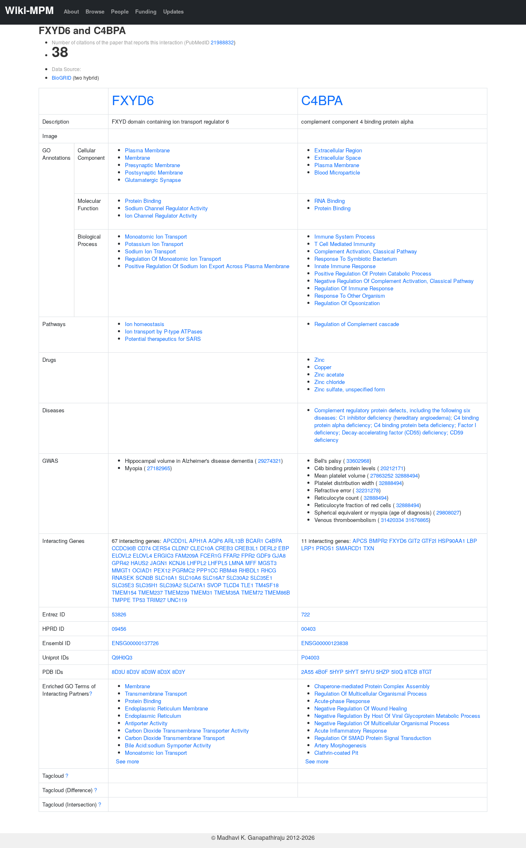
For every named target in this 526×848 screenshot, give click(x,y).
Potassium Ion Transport (154, 244)
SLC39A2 (170, 585)
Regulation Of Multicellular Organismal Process (370, 693)
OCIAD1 (142, 570)
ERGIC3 (163, 555)
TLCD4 (231, 585)
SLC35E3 (123, 585)
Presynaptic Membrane (152, 165)
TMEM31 (201, 592)
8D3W (148, 672)
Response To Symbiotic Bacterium (355, 258)
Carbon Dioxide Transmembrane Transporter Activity (187, 730)
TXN (368, 548)
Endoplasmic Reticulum (153, 715)
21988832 (222, 42)
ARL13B (234, 541)
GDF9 (263, 555)
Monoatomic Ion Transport (156, 236)
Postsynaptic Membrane (154, 172)
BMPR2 (378, 541)
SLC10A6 (190, 577)
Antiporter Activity (146, 723)
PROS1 (325, 548)
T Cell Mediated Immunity (345, 244)
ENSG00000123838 (324, 643)
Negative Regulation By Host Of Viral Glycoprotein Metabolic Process (397, 715)
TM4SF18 (267, 585)
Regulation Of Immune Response (353, 288)
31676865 (417, 520)
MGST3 (267, 563)
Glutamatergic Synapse (153, 180)
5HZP (383, 672)
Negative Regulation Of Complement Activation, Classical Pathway (394, 281)
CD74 (144, 548)
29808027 (447, 512)
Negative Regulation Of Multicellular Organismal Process (382, 723)
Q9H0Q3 (122, 657)
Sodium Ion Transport (150, 251)
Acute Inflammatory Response (350, 730)
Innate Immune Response (345, 266)
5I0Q (397, 672)
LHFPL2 (196, 563)
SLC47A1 (194, 585)
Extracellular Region (338, 150)
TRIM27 (156, 600)
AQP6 (215, 541)
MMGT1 (121, 570)
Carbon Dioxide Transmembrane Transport (175, 738)
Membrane (137, 157)
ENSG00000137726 (135, 643)
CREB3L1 (246, 548)
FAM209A (186, 555)
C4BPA (322, 99)
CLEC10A (202, 548)
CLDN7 (180, 548)
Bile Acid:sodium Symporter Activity (168, 745)
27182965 (158, 468)
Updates (173, 11)
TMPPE (121, 600)
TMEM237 (150, 592)
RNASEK (123, 577)
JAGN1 (158, 563)
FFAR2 (231, 555)
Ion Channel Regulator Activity (161, 215)
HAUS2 (139, 563)
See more (127, 761)
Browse (94, 11)
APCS (360, 541)
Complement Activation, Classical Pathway (365, 251)
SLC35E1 (261, 577)
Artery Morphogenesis (340, 745)
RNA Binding (329, 201)
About (71, 11)
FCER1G (210, 555)
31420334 (392, 520)
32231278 (367, 490)
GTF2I (429, 541)
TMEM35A (227, 592)
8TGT (425, 672)
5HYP (337, 672)
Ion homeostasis (144, 324)
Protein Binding (143, 201)
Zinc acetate (329, 374)
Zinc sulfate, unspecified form (349, 389)
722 (305, 614)
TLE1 (247, 585)
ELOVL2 (121, 555)
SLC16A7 (214, 577)
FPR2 (248, 555)
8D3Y (178, 672)
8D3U (118, 672)
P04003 (310, 657)
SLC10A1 (166, 577)
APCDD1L (175, 541)
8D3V (133, 672)
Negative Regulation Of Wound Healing (360, 708)
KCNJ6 (177, 563)
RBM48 (228, 570)
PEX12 (162, 570)
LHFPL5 (217, 563)
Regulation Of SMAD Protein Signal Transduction (372, 738)
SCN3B (144, 577)
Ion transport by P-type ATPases (164, 331)
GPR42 (120, 563)
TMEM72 (252, 592)
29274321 (269, 460)
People (120, 11)
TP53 (138, 600)
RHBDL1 (249, 570)
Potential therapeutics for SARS (163, 338)
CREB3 (224, 548)
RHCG (268, 570)
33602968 (357, 460)
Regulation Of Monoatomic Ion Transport (173, 258)
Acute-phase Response (342, 701)
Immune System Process (344, 236)
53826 (119, 614)
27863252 (381, 475)
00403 (308, 628)
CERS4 (161, 548)
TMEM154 (124, 592)
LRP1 (307, 548)
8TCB (411, 672)
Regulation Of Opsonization (347, 303)
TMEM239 (176, 592)
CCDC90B (124, 548)
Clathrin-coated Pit (336, 752)
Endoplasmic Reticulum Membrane (166, 708)
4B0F (321, 672)
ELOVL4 (142, 555)
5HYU (367, 672)
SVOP (214, 585)
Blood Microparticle (337, 172)
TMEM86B (277, 592)
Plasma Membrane (147, 150)
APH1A (198, 541)
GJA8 (279, 555)
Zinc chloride (329, 382)
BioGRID (62, 77)
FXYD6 (133, 99)
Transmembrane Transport (156, 693)
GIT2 (414, 541)
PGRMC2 (183, 570)
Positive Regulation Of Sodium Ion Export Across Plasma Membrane (207, 266)
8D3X (164, 672)
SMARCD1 (349, 548)
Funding (146, 11)
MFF (250, 563)
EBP (283, 548)
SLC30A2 (237, 577)
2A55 (307, 672)
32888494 (406, 475)
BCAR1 (254, 541)
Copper (322, 367)
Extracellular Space (337, 157)
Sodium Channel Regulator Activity (166, 208)
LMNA (236, 563)
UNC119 (177, 600)
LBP (472, 541)
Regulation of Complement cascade (356, 324)
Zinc (319, 359)
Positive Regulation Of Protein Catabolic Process (372, 273)
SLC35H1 (147, 585)
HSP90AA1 (451, 541)
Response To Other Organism (349, 295)
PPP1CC (207, 570)
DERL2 (268, 548)
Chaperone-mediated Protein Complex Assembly (372, 686)
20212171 (392, 468)
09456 (119, 628)
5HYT (352, 672)
